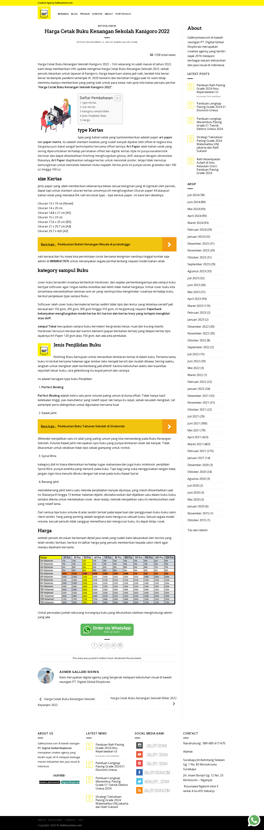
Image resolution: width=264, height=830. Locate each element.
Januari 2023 (195, 320)
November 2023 (198, 250)
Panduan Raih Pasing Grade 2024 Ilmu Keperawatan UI (211, 89)
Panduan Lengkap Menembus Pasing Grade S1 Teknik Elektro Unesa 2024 (210, 124)
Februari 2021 (196, 451)
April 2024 (194, 216)
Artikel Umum (107, 26)
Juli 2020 (193, 485)
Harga (86, 120)
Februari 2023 (196, 313)
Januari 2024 (195, 237)
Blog (74, 13)
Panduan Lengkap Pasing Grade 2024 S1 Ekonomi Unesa (211, 107)
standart (66, 190)
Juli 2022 (193, 354)
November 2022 (198, 333)
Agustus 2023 (196, 271)
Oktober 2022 (196, 340)
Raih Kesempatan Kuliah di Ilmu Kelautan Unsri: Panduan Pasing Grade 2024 (208, 166)
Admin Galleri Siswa (126, 42)
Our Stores (55, 819)
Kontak (97, 13)
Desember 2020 (198, 465)
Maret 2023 (195, 306)
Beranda (63, 13)
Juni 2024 (193, 202)
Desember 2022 (198, 327)
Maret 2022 (195, 375)
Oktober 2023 (196, 257)
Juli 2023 (193, 278)
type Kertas (89, 102)
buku (131, 521)
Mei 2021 (193, 430)
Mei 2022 (193, 368)
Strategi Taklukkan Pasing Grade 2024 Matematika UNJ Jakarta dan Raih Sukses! (210, 144)
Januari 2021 (195, 458)
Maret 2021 (195, 444)
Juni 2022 (193, 361)
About (109, 13)
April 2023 (194, 299)
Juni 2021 (193, 423)
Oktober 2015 (196, 520)
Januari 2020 (195, 506)
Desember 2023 (198, 244)
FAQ (80, 819)
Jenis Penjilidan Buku (94, 115)
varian (147, 165)
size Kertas (88, 107)
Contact (70, 819)
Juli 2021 (193, 416)
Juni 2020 (193, 492)
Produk (85, 13)
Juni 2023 (193, 285)
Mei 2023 (193, 292)
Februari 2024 (196, 230)
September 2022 (198, 347)
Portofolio (123, 13)
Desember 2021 (198, 396)
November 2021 (198, 403)
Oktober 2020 (196, 472)
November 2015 (198, 513)
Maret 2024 (195, 223)
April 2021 (194, 437)
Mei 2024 (193, 209)
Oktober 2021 (196, 410)
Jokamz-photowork (49, 782)
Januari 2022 (195, 389)
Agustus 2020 (196, 479)
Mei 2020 (193, 499)
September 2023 (198, 264)
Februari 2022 (196, 382)
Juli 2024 (193, 195)
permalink (135, 658)
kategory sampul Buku (95, 111)
